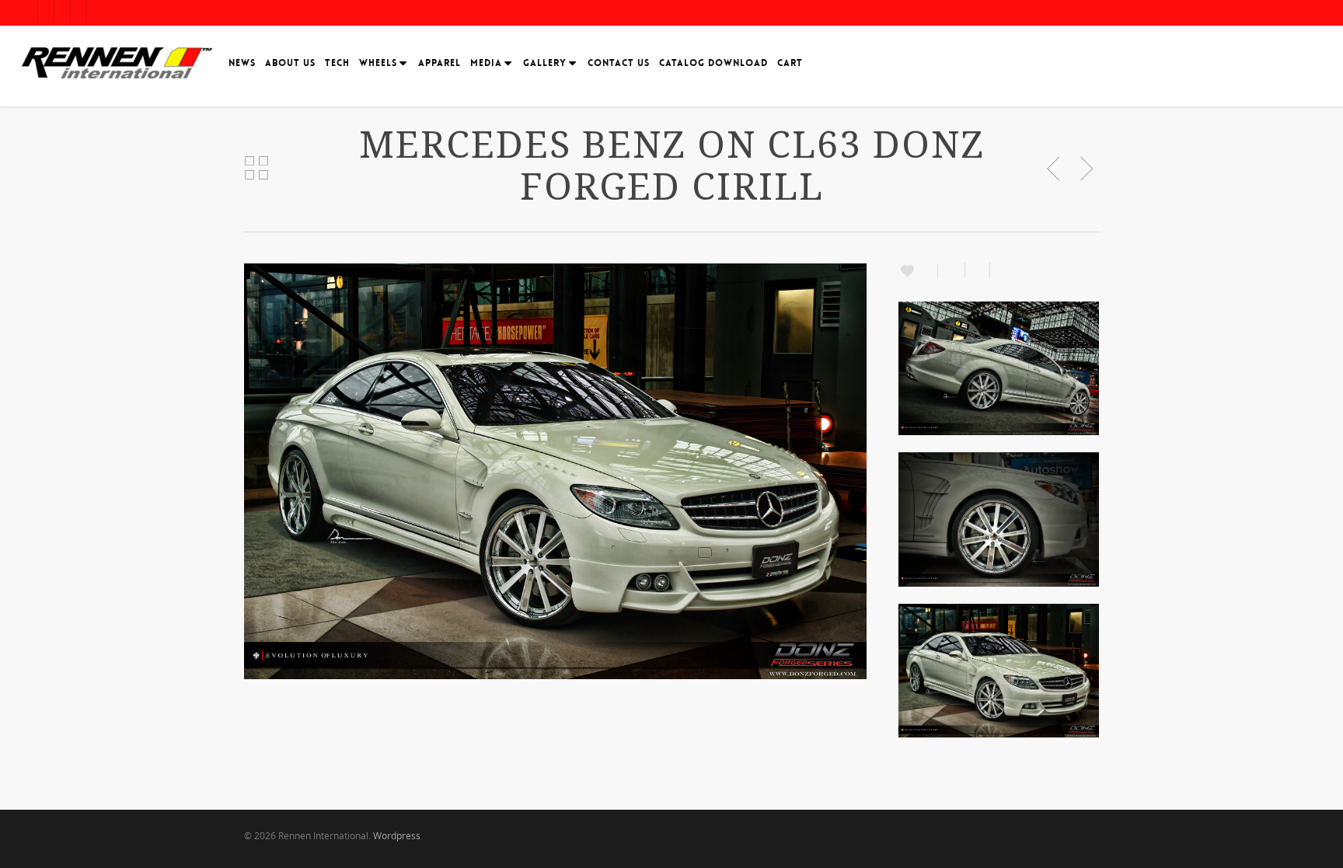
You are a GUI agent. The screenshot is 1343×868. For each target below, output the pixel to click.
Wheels (378, 63)
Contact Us (619, 63)
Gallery (545, 63)
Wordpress (396, 835)
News (242, 63)
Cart (790, 63)
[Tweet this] (977, 270)
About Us (290, 63)
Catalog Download (713, 63)
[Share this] (951, 270)
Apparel (439, 63)
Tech (337, 63)
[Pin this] (1000, 270)
